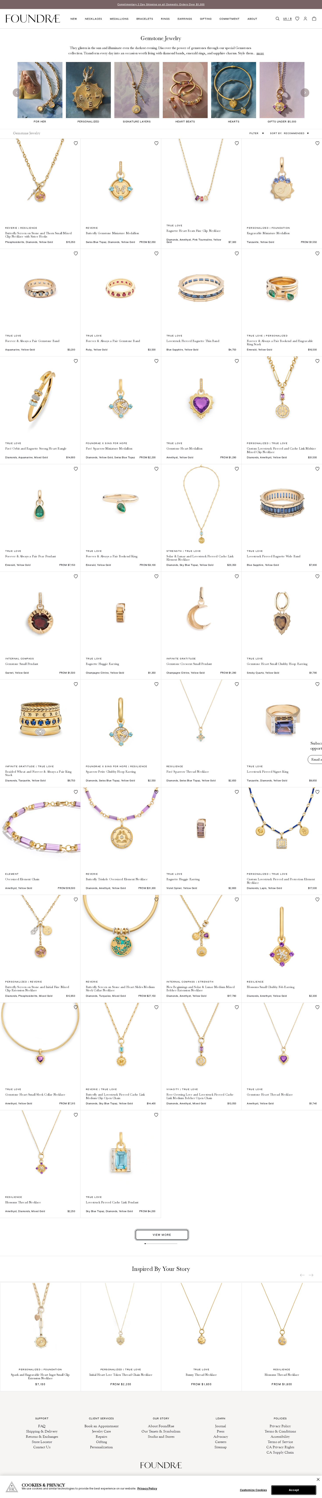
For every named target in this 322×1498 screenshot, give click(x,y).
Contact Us (41, 1447)
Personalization (101, 1447)
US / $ (287, 18)
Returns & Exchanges (42, 1436)
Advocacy (220, 1436)
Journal (220, 1426)
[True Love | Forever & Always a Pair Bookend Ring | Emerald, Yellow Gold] (121, 504)
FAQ (42, 1426)
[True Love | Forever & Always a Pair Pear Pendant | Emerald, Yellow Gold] (40, 504)
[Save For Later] (75, 143)
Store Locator (42, 1442)
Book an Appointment (102, 1426)
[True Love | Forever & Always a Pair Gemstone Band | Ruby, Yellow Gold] (121, 289)
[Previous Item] (302, 1275)
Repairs (101, 1436)
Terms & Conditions (280, 1431)
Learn (220, 1418)
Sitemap (220, 1447)
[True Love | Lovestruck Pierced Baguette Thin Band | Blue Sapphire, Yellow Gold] (201, 289)
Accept (294, 1490)
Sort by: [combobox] (287, 133)
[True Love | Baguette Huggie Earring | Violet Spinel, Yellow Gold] (201, 827)
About (252, 18)
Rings (165, 18)
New (74, 18)
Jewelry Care (101, 1431)
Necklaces (93, 18)
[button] (277, 18)
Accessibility (280, 1436)
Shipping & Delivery (42, 1431)
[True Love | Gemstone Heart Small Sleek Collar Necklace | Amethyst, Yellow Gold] (40, 1043)
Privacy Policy (280, 1426)
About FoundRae (161, 1426)
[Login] (305, 18)
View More (162, 1234)
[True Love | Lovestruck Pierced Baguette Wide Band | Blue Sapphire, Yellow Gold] (282, 504)
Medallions (119, 18)
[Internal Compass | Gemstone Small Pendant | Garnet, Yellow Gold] (40, 612)
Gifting (206, 18)
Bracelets (144, 18)
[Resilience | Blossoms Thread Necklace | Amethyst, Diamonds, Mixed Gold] (40, 1150)
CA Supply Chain (280, 1452)
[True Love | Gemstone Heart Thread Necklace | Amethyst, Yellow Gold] (282, 1043)
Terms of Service (280, 1442)
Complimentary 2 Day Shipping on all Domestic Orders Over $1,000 (161, 4)
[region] (161, 1487)
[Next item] (311, 1275)
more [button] (260, 53)
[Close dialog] (312, 728)
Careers (220, 1442)
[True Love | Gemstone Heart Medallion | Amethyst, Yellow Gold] (201, 396)
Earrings (185, 18)
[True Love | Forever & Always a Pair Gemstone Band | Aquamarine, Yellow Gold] (40, 289)
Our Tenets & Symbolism (161, 1431)
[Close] (318, 1479)
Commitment (229, 18)
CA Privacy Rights (280, 1447)
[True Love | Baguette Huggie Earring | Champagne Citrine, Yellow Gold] (121, 612)
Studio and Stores (161, 1436)
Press (220, 1431)
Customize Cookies (253, 1490)
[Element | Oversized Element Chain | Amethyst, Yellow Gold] (40, 827)
